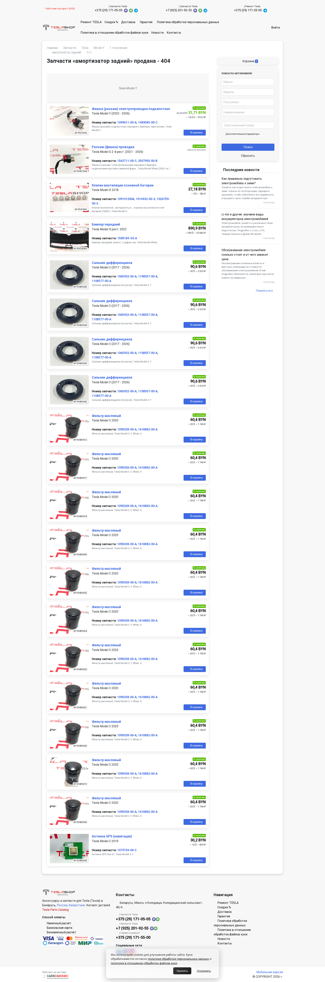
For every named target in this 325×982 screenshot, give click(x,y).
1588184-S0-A (127, 238)
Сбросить (248, 156)
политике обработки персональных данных (178, 959)
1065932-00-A (127, 276)
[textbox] (247, 82)
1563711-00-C (127, 161)
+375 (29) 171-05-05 (108, 10)
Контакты (174, 32)
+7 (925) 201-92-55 (179, 10)
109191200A (125, 199)
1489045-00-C (148, 122)
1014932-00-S (145, 199)
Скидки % (111, 22)
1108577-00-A (101, 281)
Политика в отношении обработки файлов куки (114, 32)
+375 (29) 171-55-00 (248, 10)
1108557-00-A (148, 276)
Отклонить (204, 971)
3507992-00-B (147, 161)
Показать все (264, 290)
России (62, 905)
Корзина (249, 61)
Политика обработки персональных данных (188, 22)
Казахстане (77, 905)
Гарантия (146, 22)
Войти (275, 27)
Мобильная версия (269, 972)
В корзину (196, 132)
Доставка (128, 22)
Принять (182, 971)
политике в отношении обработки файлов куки (144, 963)
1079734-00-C (127, 850)
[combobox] (248, 81)
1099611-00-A (127, 122)
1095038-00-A (127, 429)
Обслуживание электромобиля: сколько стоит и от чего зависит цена (245, 254)
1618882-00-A (148, 429)
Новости (157, 32)
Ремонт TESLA (91, 22)
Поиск (248, 147)
